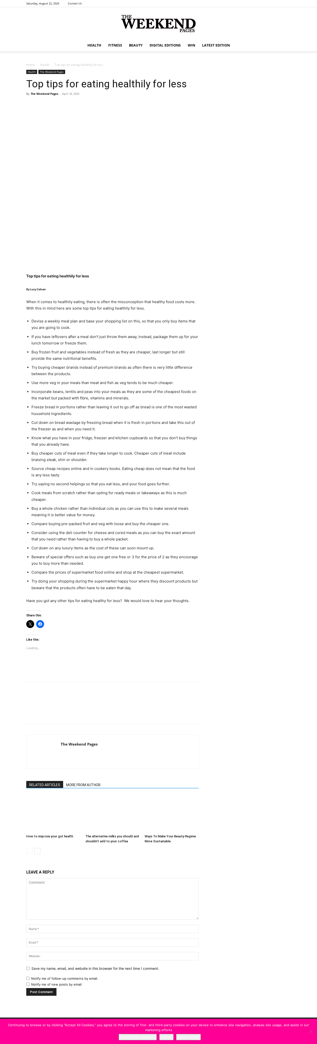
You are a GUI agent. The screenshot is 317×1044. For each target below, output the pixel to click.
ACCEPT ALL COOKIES (138, 1037)
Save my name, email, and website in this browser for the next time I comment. (95, 968)
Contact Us (75, 3)
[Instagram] (279, 3)
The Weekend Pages (52, 71)
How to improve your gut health (49, 836)
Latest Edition (216, 45)
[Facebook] (270, 3)
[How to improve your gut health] (53, 813)
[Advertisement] (112, 260)
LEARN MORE (188, 1037)
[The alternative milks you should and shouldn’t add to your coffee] (112, 813)
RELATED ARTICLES (44, 785)
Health (94, 45)
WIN (191, 45)
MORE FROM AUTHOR (83, 785)
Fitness (115, 45)
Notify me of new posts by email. (56, 984)
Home (30, 65)
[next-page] (37, 851)
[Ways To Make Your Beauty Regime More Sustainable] (172, 813)
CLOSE (166, 1037)
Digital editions (165, 45)
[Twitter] (287, 3)
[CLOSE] (310, 1031)
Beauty (136, 45)
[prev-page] (29, 851)
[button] (285, 45)
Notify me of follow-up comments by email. (64, 978)
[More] (99, 111)
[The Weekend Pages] (158, 23)
